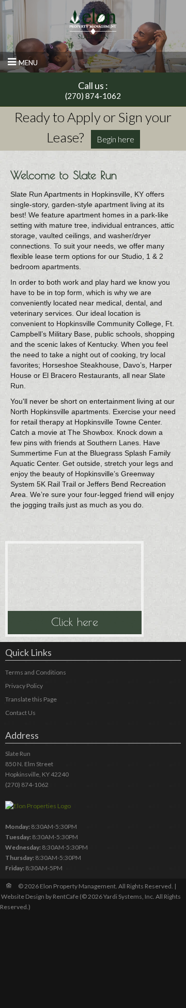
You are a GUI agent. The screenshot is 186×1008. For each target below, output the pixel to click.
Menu (28, 63)
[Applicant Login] (115, 139)
